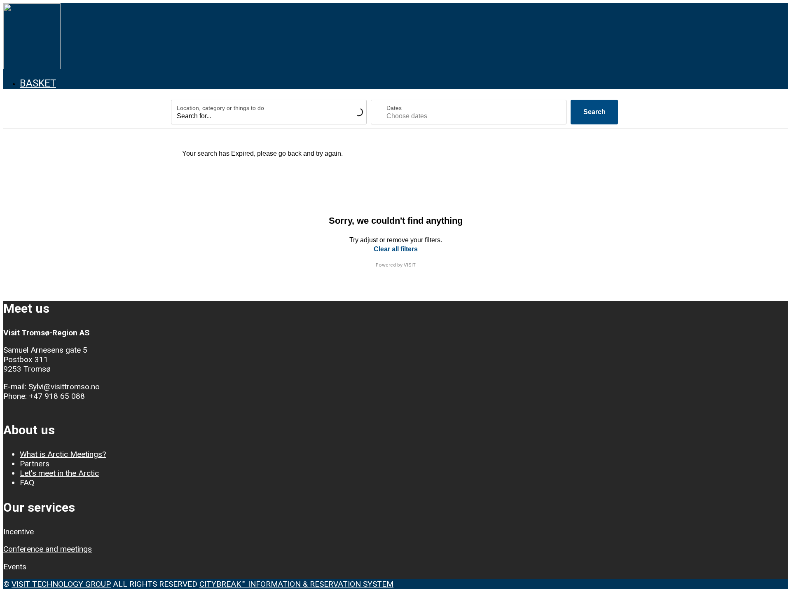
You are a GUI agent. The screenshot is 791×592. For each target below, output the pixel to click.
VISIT (410, 265)
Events (14, 566)
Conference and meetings (47, 549)
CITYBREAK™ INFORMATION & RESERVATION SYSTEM (296, 584)
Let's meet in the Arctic (59, 473)
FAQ (27, 482)
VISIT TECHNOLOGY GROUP (61, 584)
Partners (34, 463)
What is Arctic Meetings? (63, 454)
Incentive (18, 531)
